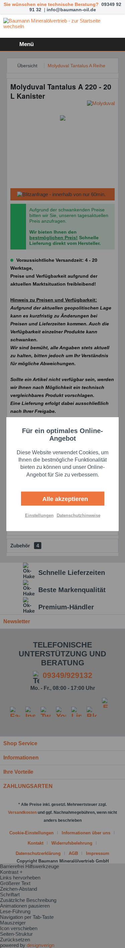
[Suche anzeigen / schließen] (81, 44)
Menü (26, 44)
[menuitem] (18, 44)
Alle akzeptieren (64, 499)
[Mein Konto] (98, 44)
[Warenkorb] (114, 44)
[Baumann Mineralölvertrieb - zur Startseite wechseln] (62, 26)
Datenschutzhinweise (78, 515)
